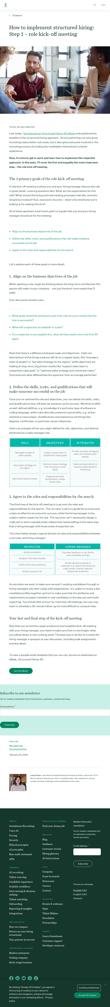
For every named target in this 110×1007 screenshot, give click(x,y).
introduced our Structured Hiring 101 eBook (49, 133)
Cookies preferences (89, 987)
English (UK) (80, 894)
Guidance (17, 15)
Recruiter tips (16, 745)
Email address (8, 706)
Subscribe (9, 724)
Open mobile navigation (103, 5)
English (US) (80, 890)
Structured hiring (18, 749)
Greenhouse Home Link (6, 5)
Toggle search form (95, 5)
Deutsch (77, 898)
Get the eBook (21, 671)
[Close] (105, 985)
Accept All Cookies (87, 995)
